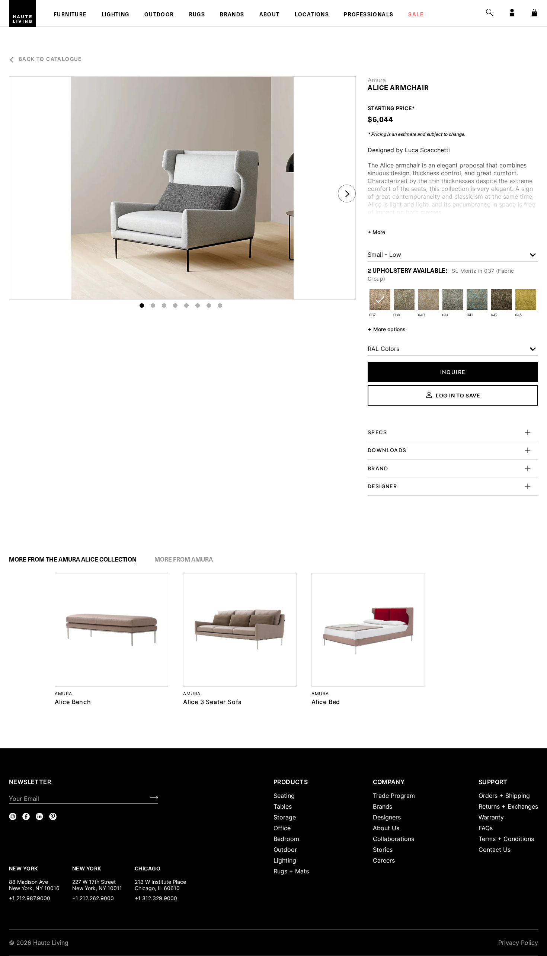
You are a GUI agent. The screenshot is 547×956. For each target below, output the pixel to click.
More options (387, 329)
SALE (415, 15)
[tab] (73, 559)
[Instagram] (12, 816)
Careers (384, 860)
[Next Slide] (347, 193)
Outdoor (159, 15)
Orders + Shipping (504, 795)
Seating (284, 795)
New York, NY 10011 (97, 888)
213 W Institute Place (160, 882)
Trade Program (394, 795)
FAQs (486, 828)
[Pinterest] (53, 816)
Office (282, 828)
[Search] (489, 12)
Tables (283, 806)
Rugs (197, 15)
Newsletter (30, 782)
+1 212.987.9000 (29, 898)
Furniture (70, 15)
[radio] (380, 304)
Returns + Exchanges (508, 806)
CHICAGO (147, 868)
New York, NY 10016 (34, 888)
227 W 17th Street (94, 882)
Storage (285, 817)
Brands (232, 15)
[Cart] (534, 12)
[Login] (512, 12)
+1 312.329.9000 (156, 898)
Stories (383, 849)
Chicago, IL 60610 (157, 888)
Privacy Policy (518, 942)
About (269, 15)
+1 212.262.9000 (93, 898)
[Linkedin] (39, 816)
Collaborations (393, 839)
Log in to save (458, 395)
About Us (386, 828)
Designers (387, 817)
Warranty (491, 817)
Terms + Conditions (506, 839)
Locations (312, 15)
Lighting (115, 15)
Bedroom (286, 839)
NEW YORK (24, 868)
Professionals (368, 15)
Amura (377, 80)
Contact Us (495, 849)
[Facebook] (26, 816)
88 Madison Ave (28, 882)
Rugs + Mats (291, 871)
